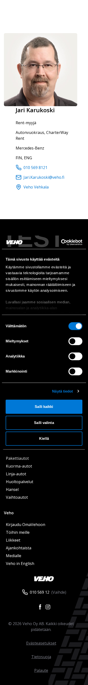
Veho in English (20, 563)
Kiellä (44, 438)
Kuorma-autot (19, 466)
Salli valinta (44, 423)
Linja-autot (16, 474)
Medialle (13, 555)
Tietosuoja (41, 656)
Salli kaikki (44, 406)
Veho (9, 513)
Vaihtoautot (17, 497)
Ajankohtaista (18, 548)
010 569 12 (39, 592)
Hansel (12, 489)
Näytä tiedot (62, 391)
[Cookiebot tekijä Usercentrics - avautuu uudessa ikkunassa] (62, 242)
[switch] (75, 341)
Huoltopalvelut (19, 481)
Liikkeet (13, 540)
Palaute (41, 670)
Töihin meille (18, 532)
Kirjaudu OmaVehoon (25, 524)
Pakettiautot (17, 458)
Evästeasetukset (41, 643)
